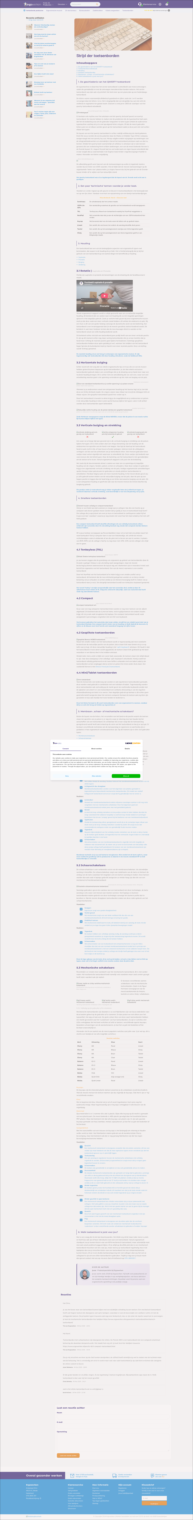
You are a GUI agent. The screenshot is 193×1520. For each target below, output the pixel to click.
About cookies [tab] (96, 748)
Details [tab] (127, 748)
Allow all (126, 776)
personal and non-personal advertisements (87, 760)
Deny (67, 776)
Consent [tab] (66, 748)
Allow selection (96, 776)
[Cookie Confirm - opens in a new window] (132, 743)
